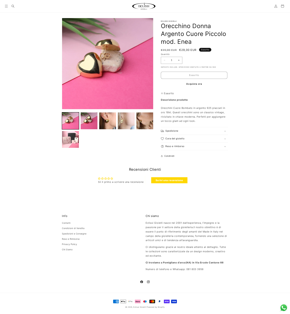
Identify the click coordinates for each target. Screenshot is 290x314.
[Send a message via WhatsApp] (283, 307)
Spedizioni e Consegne (74, 233)
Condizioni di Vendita (73, 228)
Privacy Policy (69, 244)
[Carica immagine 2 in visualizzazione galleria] (89, 120)
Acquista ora (194, 83)
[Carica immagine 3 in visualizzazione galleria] (107, 120)
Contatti (66, 223)
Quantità (165, 54)
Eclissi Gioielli (139, 307)
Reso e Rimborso (71, 239)
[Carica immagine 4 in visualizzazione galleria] (126, 120)
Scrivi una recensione (169, 180)
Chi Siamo (67, 249)
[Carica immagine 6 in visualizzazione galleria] (70, 139)
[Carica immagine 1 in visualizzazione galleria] (70, 120)
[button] (6, 6)
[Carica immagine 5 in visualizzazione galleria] (144, 120)
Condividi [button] (169, 156)
